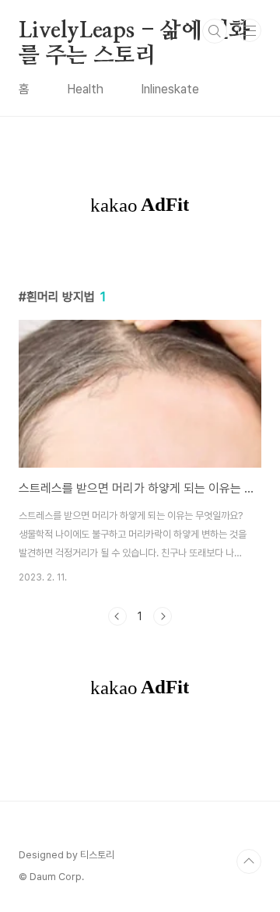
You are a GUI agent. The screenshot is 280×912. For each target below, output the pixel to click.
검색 (214, 31)
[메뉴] (249, 30)
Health (85, 89)
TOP (248, 861)
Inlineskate (170, 89)
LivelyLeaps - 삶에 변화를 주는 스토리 (134, 32)
